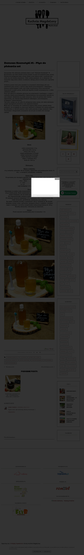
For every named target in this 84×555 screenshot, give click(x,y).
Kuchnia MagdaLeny (49, 195)
